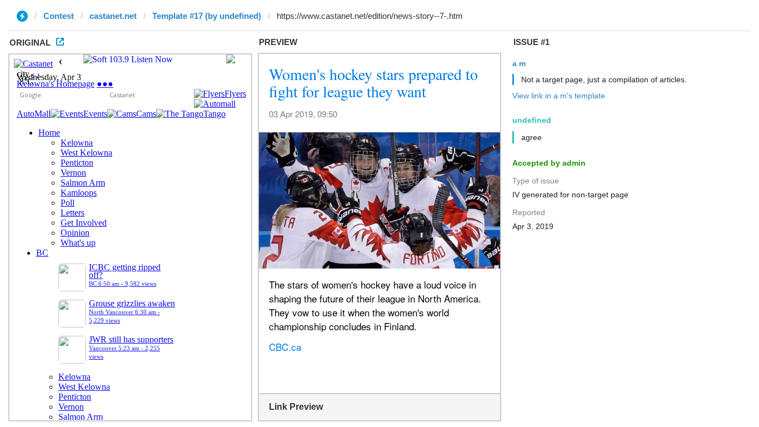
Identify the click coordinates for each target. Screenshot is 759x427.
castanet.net (113, 16)
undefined (531, 120)
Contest (58, 16)
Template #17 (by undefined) (206, 16)
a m (519, 63)
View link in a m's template (558, 95)
